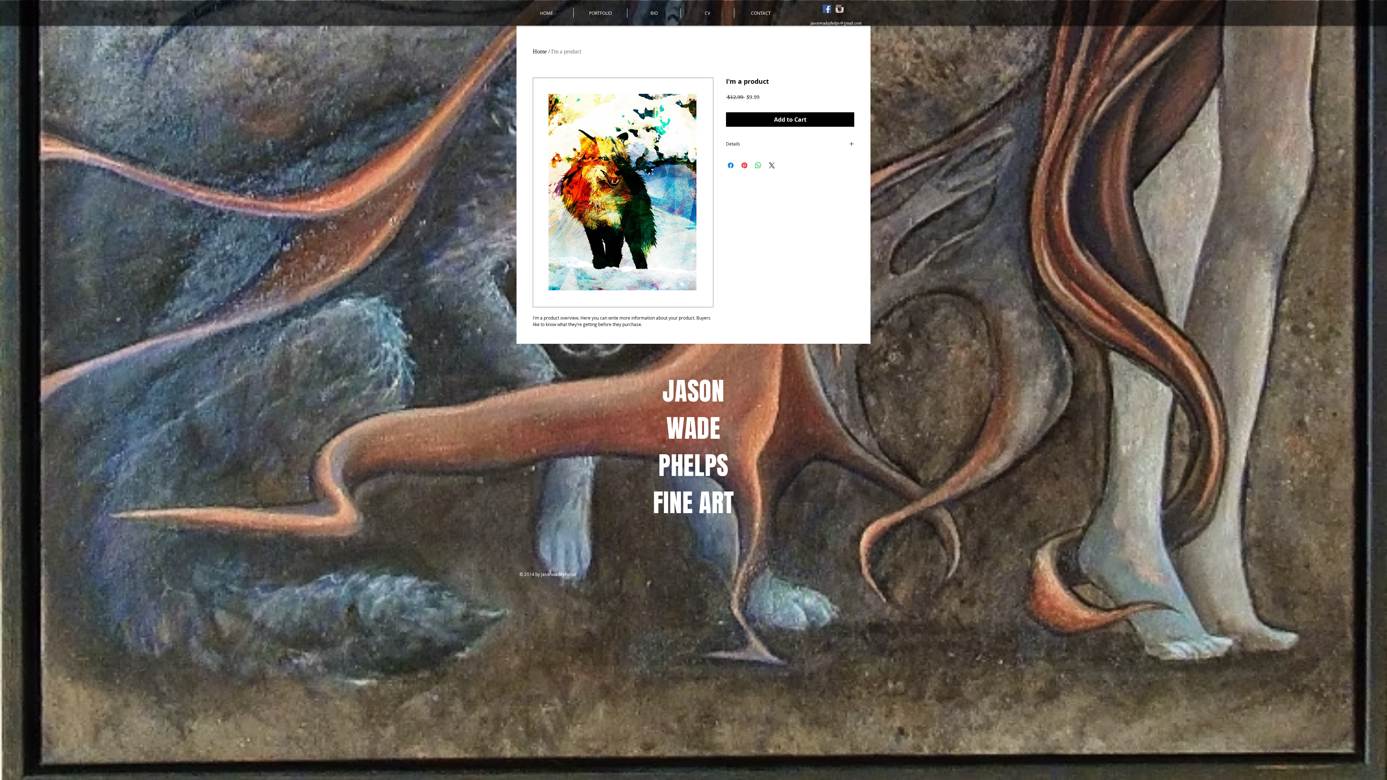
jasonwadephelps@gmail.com (836, 23)
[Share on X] (772, 165)
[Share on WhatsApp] (758, 165)
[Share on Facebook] (730, 165)
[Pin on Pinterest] (744, 165)
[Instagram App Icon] (839, 9)
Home (540, 51)
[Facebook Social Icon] (827, 9)
